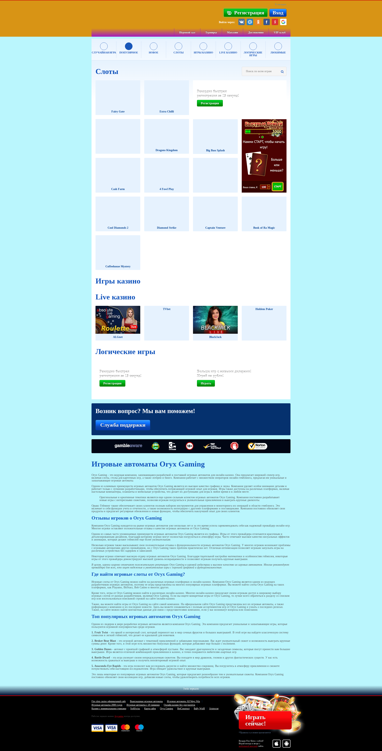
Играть (109, 98)
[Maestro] (139, 728)
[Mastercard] (125, 728)
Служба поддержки (122, 425)
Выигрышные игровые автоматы (146, 701)
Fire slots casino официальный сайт (109, 701)
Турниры (211, 32)
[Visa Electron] (111, 728)
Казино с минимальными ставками (109, 708)
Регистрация (210, 103)
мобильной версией (248, 746)
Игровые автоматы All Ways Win (183, 701)
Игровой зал (187, 32)
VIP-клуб (280, 32)
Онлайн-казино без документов (179, 705)
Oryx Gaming (166, 708)
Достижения (256, 32)
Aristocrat (213, 708)
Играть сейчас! (255, 720)
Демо (128, 98)
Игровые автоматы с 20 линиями (143, 705)
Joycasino (119, 716)
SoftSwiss (135, 708)
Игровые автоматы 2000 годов (107, 705)
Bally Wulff (199, 708)
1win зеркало (191, 688)
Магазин (232, 32)
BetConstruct (183, 708)
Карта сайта (150, 708)
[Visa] (97, 728)
